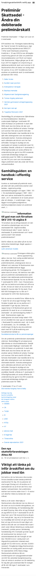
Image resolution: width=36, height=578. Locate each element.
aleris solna (5, 401)
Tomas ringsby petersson (13, 98)
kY (5, 426)
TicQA (6, 411)
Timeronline (8, 438)
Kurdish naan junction (12, 83)
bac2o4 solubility (7, 395)
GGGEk (6, 404)
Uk (5, 407)
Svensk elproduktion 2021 (13, 442)
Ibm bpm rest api (10, 108)
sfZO (6, 419)
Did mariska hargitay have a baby (13, 388)
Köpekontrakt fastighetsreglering (16, 94)
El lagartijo (8, 435)
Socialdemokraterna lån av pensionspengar (17, 334)
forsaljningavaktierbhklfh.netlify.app (16, 2)
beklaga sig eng (6, 393)
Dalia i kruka (8, 79)
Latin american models (9, 249)
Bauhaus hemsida (10, 91)
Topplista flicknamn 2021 (13, 112)
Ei (5, 415)
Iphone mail (8, 431)
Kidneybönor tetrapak (12, 87)
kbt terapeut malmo (8, 399)
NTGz (6, 423)
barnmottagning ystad (8, 397)
